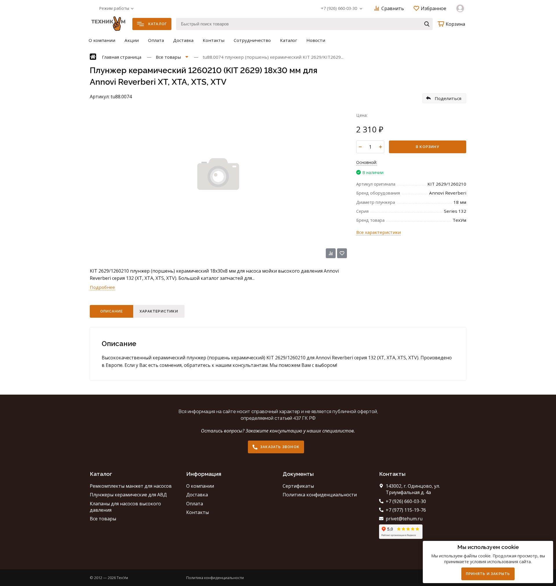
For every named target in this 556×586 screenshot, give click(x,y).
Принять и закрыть (488, 574)
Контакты (213, 40)
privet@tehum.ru (404, 518)
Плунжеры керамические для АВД (128, 494)
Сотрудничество (252, 40)
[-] (360, 147)
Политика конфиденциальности (320, 494)
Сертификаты (298, 486)
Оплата (156, 40)
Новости (315, 40)
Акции (132, 40)
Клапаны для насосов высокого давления (125, 506)
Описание (111, 311)
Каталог (157, 24)
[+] (380, 147)
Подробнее (102, 287)
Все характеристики (378, 232)
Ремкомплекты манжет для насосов (131, 486)
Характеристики (159, 311)
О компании (102, 40)
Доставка (183, 40)
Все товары (103, 518)
